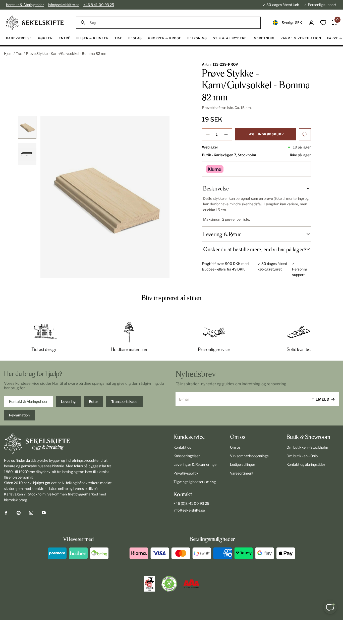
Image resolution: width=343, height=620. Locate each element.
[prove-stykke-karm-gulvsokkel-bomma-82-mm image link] (104, 197)
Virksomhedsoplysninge (249, 456)
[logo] (35, 23)
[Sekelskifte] (58, 444)
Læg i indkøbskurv (265, 134)
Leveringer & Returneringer (196, 464)
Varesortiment (241, 473)
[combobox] (172, 23)
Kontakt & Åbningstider (25, 5)
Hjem (8, 53)
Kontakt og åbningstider (306, 464)
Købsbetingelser (187, 456)
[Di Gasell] (149, 584)
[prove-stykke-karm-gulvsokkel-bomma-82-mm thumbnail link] (27, 127)
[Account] (311, 23)
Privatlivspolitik (186, 473)
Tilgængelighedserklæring (195, 482)
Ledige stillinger (242, 464)
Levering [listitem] (68, 401)
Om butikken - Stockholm (307, 447)
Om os (235, 447)
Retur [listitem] (93, 401)
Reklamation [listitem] (19, 415)
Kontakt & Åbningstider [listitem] (28, 401)
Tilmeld (320, 399)
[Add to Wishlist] (305, 134)
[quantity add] (226, 134)
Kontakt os (182, 447)
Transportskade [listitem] (124, 401)
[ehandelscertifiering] (169, 584)
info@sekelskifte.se (63, 5)
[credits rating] (191, 583)
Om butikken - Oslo (302, 456)
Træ (19, 53)
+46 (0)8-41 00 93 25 (191, 503)
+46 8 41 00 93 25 (98, 5)
